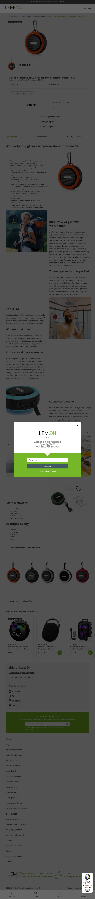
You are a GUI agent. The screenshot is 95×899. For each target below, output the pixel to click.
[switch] (87, 890)
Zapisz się (47, 466)
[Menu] (91, 874)
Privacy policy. (51, 471)
